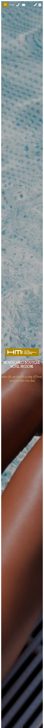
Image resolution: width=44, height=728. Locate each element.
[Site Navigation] (5, 4)
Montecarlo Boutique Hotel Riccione (22, 365)
